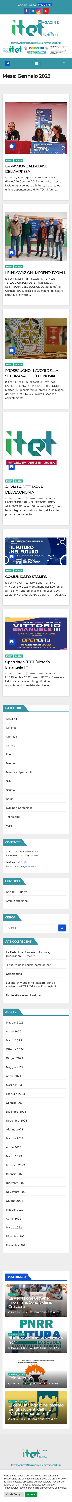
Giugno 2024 (14, 1058)
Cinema (11, 727)
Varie (9, 825)
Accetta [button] (31, 1494)
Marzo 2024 (14, 1085)
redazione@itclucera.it (25, 866)
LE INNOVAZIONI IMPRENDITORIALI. (35, 273)
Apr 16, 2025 (18, 1383)
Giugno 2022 (14, 1200)
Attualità (11, 718)
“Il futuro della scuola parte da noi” (28, 965)
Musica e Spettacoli (19, 772)
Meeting (11, 763)
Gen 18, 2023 (15, 279)
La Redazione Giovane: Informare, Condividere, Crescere (29, 1302)
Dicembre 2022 (16, 1183)
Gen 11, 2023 (15, 673)
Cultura (10, 745)
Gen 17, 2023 (15, 498)
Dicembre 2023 (16, 1111)
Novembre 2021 (16, 1245)
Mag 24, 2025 (19, 1312)
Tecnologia (13, 816)
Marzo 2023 (14, 1156)
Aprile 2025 (13, 1031)
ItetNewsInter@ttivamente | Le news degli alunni (36, 42)
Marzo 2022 (14, 1227)
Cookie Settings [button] (14, 1494)
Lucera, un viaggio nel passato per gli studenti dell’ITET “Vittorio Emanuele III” (35, 1409)
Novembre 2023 (16, 1120)
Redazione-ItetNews (42, 177)
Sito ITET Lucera (16, 892)
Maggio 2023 (14, 1138)
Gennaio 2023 (15, 1174)
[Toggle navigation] (36, 63)
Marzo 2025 (14, 1040)
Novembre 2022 (16, 1191)
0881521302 (22, 862)
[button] (64, 63)
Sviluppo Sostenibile (19, 808)
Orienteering (14, 973)
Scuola (18, 160)
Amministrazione (17, 900)
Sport (9, 799)
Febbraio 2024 (15, 1093)
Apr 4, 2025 (18, 1419)
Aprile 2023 (13, 1147)
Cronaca (11, 736)
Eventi (9, 160)
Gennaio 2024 (15, 1102)
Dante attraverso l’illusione (23, 995)
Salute (10, 781)
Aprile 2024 (13, 1076)
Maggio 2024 (14, 1067)
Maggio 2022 (14, 1209)
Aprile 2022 (13, 1218)
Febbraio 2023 (15, 1165)
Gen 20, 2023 (15, 177)
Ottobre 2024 (15, 1049)
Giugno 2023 (14, 1129)
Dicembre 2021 (16, 1236)
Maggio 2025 (14, 1022)
